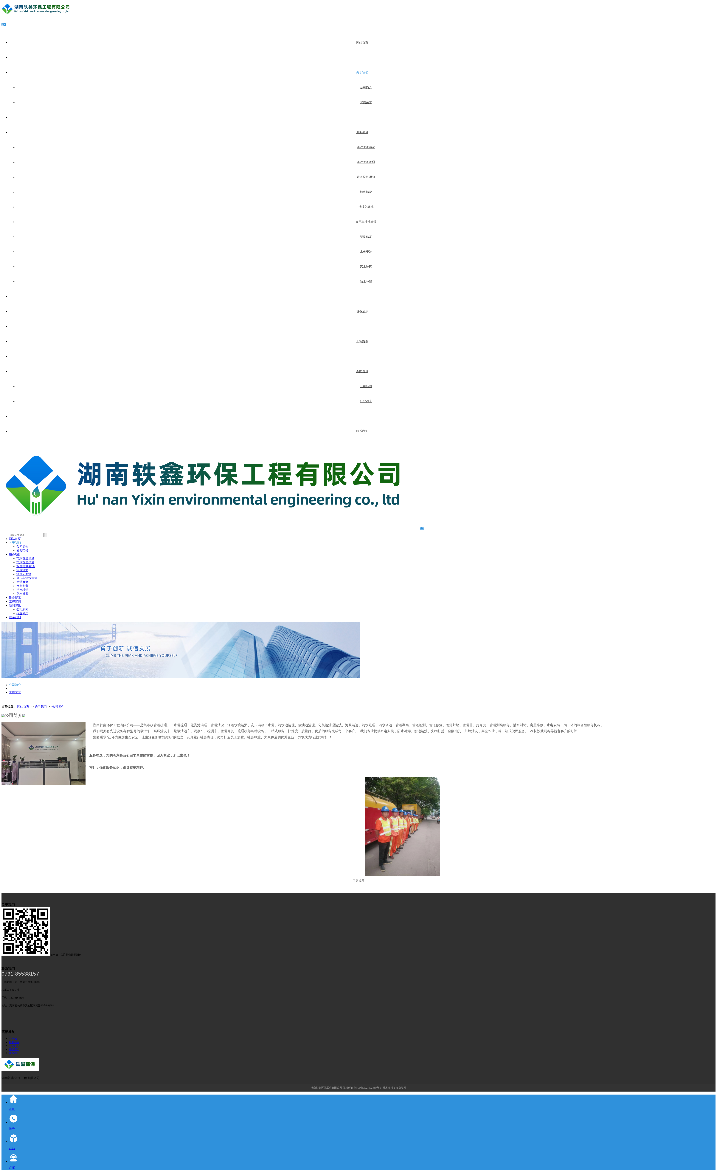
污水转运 (366, 266)
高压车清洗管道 (366, 221)
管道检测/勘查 (366, 177)
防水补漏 (366, 281)
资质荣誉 (366, 102)
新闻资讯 (362, 371)
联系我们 (362, 431)
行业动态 (366, 401)
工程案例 (362, 341)
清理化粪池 (365, 206)
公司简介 (366, 87)
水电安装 (366, 251)
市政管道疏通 (366, 162)
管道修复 (366, 236)
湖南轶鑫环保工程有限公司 (326, 1087)
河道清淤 (366, 192)
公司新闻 (366, 386)
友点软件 (401, 1087)
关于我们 (362, 72)
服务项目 (362, 132)
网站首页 (362, 42)
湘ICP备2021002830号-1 (367, 1087)
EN (3, 24)
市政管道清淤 (366, 147)
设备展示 (362, 311)
